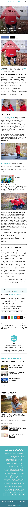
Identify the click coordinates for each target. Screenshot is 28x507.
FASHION (4, 382)
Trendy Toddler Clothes (6, 308)
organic (14, 301)
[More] (16, 37)
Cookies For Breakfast (15, 294)
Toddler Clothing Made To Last (19, 304)
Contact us (17, 503)
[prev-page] (2, 385)
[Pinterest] (9, 317)
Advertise (9, 501)
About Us (4, 501)
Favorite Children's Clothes (7, 301)
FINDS (5, 5)
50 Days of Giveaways (19, 281)
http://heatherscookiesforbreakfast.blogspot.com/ (14, 345)
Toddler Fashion (5, 306)
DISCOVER (17, 291)
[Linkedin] (15, 317)
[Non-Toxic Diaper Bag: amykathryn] (4, 380)
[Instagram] (8, 494)
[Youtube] (23, 494)
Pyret (14, 303)
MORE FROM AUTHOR (13, 361)
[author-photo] (14, 341)
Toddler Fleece (12, 306)
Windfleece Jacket (9, 117)
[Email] (21, 317)
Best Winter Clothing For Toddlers (8, 300)
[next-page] (4, 440)
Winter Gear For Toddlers (6, 311)
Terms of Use (22, 501)
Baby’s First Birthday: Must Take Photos (21, 327)
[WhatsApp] (12, 317)
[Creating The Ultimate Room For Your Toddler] (4, 373)
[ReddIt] (18, 317)
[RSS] (15, 494)
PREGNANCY (13, 430)
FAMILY (4, 412)
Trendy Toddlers (15, 308)
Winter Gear (20, 309)
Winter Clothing (14, 309)
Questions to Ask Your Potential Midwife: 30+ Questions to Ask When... (17, 434)
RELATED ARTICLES (11, 358)
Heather (4, 32)
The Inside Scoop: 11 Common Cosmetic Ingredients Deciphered (7, 328)
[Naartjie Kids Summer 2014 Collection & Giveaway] (4, 367)
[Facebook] (2, 317)
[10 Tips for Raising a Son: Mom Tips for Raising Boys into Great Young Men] (14, 404)
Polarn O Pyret (8, 303)
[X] (5, 317)
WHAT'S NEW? (8, 393)
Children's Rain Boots (20, 300)
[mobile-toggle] (2, 2)
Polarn (3, 303)
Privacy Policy (15, 501)
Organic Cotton (21, 301)
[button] (26, 2)
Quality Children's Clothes (7, 304)
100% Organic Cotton (9, 298)
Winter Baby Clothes (5, 309)
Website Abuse (11, 503)
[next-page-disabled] (4, 385)
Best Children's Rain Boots (20, 298)
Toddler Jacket (19, 306)
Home (2, 5)
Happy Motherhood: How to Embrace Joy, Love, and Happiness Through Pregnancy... (17, 427)
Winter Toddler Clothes (17, 311)
